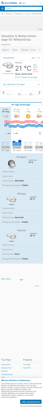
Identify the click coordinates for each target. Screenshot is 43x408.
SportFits (27, 368)
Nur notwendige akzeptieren (31, 406)
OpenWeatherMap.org (9, 73)
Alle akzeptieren (31, 401)
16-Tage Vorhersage (20, 105)
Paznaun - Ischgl (28, 50)
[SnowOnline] (9, 3)
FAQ (3, 377)
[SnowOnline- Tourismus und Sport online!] (3, 13)
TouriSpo (27, 364)
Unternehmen (7, 374)
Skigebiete (5, 44)
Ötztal (15, 50)
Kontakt (4, 371)
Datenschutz (6, 368)
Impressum (6, 364)
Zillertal (5, 50)
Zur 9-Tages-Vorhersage (26, 77)
